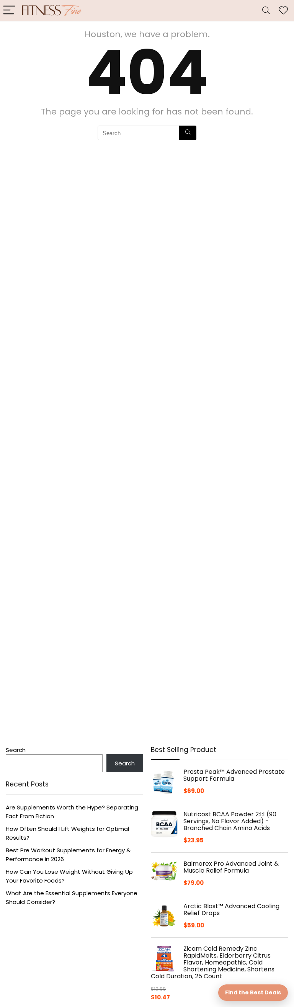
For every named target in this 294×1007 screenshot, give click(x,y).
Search (16, 750)
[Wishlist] (283, 10)
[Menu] (9, 10)
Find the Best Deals (253, 992)
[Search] (266, 10)
